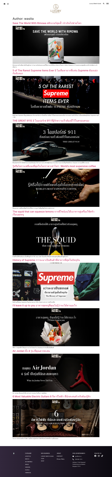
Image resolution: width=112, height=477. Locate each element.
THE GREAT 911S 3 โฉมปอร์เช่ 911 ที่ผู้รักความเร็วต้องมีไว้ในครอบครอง (51, 120)
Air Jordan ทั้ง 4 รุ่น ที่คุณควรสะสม (31, 350)
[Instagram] (7, 3)
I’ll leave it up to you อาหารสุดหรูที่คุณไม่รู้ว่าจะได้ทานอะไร (45, 305)
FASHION (27, 467)
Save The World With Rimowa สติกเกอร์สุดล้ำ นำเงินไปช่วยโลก (47, 23)
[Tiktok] (102, 456)
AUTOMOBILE (28, 462)
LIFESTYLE (28, 456)
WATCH (27, 459)
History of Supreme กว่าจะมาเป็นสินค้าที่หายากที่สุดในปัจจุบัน (46, 260)
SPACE (27, 464)
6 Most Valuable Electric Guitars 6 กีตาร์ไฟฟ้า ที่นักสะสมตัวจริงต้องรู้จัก (52, 396)
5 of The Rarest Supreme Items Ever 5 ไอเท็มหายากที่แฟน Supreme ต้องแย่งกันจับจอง (55, 72)
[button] (104, 3)
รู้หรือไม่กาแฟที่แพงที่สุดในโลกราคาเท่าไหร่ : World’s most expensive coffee (54, 166)
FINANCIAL (28, 473)
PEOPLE (27, 470)
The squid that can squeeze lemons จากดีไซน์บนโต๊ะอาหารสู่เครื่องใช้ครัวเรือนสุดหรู (53, 213)
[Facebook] (4, 3)
